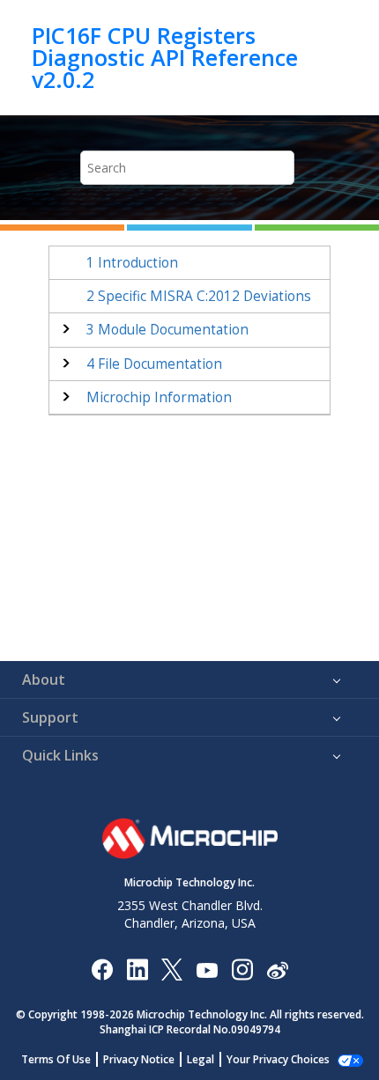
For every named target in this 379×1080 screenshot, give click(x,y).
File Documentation (154, 364)
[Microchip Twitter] (171, 968)
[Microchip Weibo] (277, 968)
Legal (200, 1059)
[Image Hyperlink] (207, 968)
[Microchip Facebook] (102, 968)
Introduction (132, 262)
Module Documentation (167, 329)
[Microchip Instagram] (242, 968)
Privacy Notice (139, 1059)
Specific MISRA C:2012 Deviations (198, 296)
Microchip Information (159, 397)
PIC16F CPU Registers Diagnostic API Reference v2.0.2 (165, 57)
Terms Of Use (56, 1059)
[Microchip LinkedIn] (137, 968)
